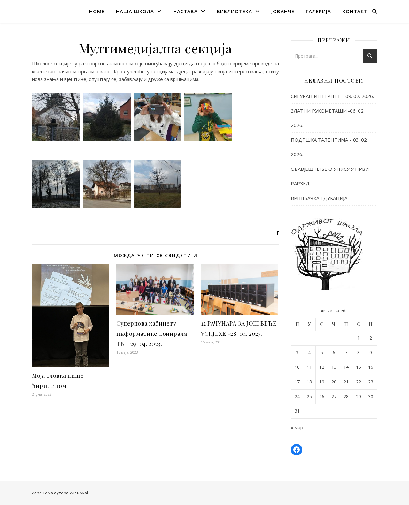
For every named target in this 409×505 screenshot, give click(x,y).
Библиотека (234, 11)
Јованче (282, 11)
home (96, 11)
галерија (318, 11)
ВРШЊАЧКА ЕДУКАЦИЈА (319, 198)
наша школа (135, 11)
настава (185, 11)
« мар (297, 427)
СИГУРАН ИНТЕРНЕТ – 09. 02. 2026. (332, 96)
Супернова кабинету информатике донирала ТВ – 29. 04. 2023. (151, 334)
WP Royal (79, 493)
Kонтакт (355, 11)
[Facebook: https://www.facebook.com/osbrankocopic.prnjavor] (296, 449)
